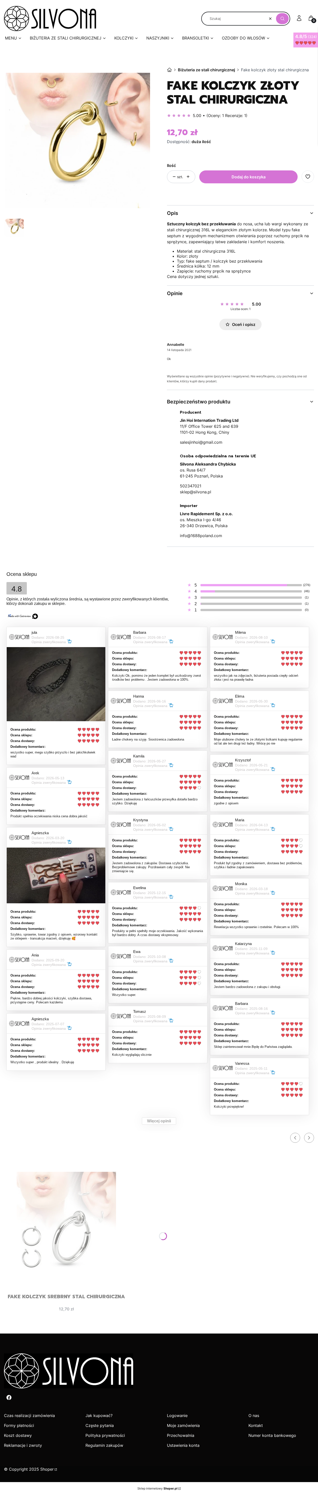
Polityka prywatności (105, 1435)
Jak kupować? (99, 1415)
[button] (282, 18)
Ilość (171, 165)
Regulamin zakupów (104, 1445)
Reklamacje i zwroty (23, 1445)
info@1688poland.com (201, 535)
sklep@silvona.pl (195, 491)
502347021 (190, 485)
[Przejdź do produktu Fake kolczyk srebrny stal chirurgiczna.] (66, 1221)
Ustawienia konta (183, 1445)
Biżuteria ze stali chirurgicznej (206, 69)
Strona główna (169, 69)
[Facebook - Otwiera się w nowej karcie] (9, 1397)
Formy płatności (19, 1425)
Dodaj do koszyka (249, 176)
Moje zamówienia (183, 1425)
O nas (253, 1415)
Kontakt (255, 1425)
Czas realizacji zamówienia (29, 1415)
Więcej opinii (159, 1121)
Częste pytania (99, 1425)
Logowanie (177, 1415)
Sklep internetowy (157, 1488)
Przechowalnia (180, 1435)
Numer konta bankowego (272, 1435)
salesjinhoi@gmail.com (201, 442)
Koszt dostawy (18, 1435)
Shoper (47, 1469)
